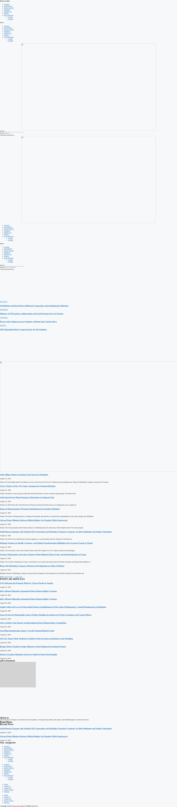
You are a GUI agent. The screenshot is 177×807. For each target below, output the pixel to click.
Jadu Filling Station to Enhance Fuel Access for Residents (24, 475)
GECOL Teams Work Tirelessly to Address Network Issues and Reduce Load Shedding (36, 639)
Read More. (6, 721)
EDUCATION (9, 8)
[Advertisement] (88, 285)
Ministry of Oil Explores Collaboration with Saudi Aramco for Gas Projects (31, 314)
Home (6, 784)
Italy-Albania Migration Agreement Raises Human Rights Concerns (28, 591)
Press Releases (9, 15)
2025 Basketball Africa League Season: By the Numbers (23, 329)
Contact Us (7, 788)
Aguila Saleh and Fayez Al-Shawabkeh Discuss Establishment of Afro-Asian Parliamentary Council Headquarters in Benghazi (53, 607)
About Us (7, 786)
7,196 (18, 577)
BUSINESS (8, 6)
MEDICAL (8, 12)
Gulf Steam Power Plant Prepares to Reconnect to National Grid (27, 497)
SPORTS (7, 10)
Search (2, 133)
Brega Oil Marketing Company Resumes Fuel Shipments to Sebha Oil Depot (32, 566)
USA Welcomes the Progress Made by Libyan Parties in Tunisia (26, 583)
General (6, 4)
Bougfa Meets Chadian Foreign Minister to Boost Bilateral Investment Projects (33, 646)
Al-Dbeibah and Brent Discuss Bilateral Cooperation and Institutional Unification (34, 306)
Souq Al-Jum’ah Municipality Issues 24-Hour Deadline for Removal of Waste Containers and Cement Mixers (45, 615)
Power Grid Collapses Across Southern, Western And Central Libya (28, 322)
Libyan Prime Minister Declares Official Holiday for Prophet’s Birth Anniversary (34, 520)
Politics (6, 13)
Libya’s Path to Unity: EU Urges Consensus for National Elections (27, 486)
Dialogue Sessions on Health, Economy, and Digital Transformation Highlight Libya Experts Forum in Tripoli (46, 543)
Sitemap (6, 792)
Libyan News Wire (18, 806)
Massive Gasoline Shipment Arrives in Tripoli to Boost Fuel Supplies (28, 654)
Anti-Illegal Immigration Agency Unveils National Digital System (27, 631)
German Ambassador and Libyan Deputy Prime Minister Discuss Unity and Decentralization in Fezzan (43, 554)
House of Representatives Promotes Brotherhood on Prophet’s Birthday (30, 509)
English (10, 19)
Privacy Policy (9, 790)
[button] (88, 23)
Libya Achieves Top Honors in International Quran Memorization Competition (33, 623)
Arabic (10, 17)
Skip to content (5, 1)
